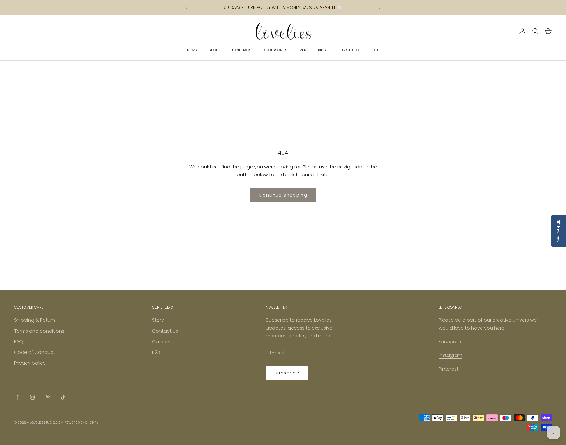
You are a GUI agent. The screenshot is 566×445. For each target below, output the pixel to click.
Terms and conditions (39, 331)
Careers (161, 341)
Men (302, 50)
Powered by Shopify (81, 422)
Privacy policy (30, 363)
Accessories (275, 50)
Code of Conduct (34, 352)
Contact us (165, 331)
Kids (322, 50)
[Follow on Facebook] (17, 397)
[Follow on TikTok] (63, 397)
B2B (156, 352)
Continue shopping (283, 195)
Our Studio (348, 50)
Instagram (450, 355)
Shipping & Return (34, 320)
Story (158, 320)
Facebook (450, 341)
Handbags (241, 50)
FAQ (18, 341)
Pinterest (448, 369)
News (192, 50)
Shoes (214, 50)
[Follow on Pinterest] (48, 397)
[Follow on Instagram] (32, 397)
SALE (375, 50)
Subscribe (287, 373)
